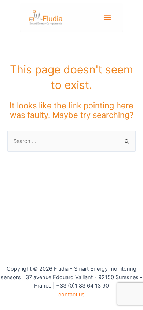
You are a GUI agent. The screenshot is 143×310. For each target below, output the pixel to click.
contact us (71, 294)
